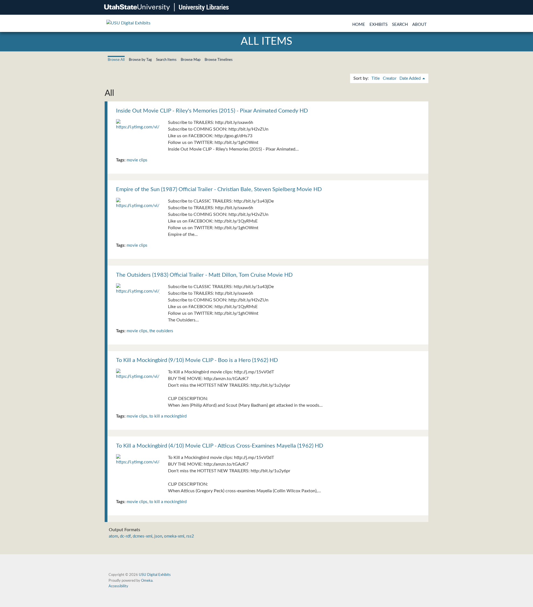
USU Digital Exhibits (155, 574)
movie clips (137, 160)
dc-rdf (125, 536)
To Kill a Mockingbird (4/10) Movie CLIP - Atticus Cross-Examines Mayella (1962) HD (219, 446)
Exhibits (378, 25)
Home (358, 25)
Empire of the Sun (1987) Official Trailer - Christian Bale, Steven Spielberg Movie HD (219, 189)
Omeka (146, 580)
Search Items (166, 59)
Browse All (116, 59)
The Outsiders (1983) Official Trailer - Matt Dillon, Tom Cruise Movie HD (204, 275)
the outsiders (161, 331)
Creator (389, 78)
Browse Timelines (219, 59)
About (419, 25)
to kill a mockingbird (168, 416)
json (158, 536)
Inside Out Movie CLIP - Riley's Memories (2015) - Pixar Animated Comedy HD (212, 111)
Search (400, 25)
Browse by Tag (140, 59)
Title (375, 78)
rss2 (190, 536)
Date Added (410, 78)
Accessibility (118, 586)
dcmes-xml (142, 536)
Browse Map (190, 59)
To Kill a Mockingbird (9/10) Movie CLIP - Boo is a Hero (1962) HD (197, 360)
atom (113, 536)
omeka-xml (174, 536)
